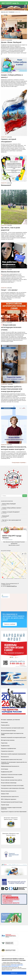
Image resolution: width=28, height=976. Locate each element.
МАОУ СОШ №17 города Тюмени (11, 3)
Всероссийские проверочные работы (11, 780)
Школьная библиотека (7, 777)
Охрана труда (5, 804)
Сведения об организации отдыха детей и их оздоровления (14, 762)
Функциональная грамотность (10, 796)
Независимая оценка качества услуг (11, 759)
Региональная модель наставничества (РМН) (12, 734)
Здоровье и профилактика (8, 748)
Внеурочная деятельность (8, 791)
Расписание (4, 722)
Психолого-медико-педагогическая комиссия (11, 808)
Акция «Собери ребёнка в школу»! (11, 507)
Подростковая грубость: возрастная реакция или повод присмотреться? (11, 388)
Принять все (14, 973)
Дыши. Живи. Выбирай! (11, 42)
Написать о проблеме (9, 624)
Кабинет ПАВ (5, 793)
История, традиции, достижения (10, 719)
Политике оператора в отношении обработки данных (12, 965)
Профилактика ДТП (6, 771)
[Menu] (26, 3)
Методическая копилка (7, 740)
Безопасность (5, 756)
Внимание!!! (6, 185)
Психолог (4, 384)
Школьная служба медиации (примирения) (13, 754)
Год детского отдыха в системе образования (13, 811)
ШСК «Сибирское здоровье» (8, 799)
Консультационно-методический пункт (12, 728)
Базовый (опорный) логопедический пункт (13, 737)
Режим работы (5, 725)
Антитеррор (4, 769)
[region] (14, 966)
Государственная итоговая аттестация (12, 785)
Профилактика (5, 745)
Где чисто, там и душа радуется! (11, 520)
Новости (4, 40)
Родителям (4, 743)
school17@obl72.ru (12, 586)
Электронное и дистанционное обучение (12, 788)
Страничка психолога (7, 751)
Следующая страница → (19, 462)
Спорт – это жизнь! (9, 290)
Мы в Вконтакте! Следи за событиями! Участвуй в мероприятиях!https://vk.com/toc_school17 (14, 543)
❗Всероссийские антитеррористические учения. (11, 327)
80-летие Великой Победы (8, 730)
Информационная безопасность (10, 766)
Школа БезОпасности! (10, 272)
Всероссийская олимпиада (8, 782)
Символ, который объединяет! (11, 512)
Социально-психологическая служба (11, 774)
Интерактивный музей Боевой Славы (11, 802)
